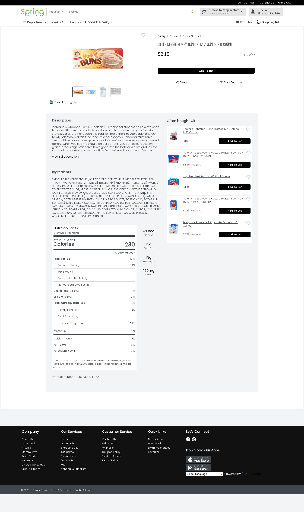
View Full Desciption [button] (65, 156)
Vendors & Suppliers (73, 469)
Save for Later (233, 82)
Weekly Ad (58, 22)
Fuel (63, 464)
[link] (244, 22)
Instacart (66, 439)
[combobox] (56, 12)
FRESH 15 (27, 447)
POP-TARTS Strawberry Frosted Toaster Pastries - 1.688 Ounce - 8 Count (213, 200)
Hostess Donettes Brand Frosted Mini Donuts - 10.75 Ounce (212, 130)
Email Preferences (159, 447)
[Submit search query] (192, 12)
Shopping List (69, 447)
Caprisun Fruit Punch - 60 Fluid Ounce (206, 176)
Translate (254, 474)
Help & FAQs (109, 443)
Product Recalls (111, 456)
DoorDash (67, 443)
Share (183, 82)
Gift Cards (67, 452)
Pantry (162, 36)
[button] (242, 10)
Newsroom (28, 460)
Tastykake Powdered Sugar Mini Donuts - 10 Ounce (210, 224)
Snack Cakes (191, 36)
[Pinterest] (194, 440)
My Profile (108, 447)
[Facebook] (188, 440)
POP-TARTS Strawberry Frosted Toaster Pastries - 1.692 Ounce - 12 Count (213, 154)
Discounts (67, 460)
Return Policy (110, 460)
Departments (36, 22)
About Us (27, 439)
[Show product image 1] (77, 91)
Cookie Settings (83, 490)
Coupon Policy (111, 452)
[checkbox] (143, 35)
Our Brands (29, 443)
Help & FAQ (284, 2)
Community (29, 452)
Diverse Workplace (33, 464)
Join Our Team (247, 2)
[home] (33, 12)
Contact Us (267, 2)
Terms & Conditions (60, 490)
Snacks (174, 36)
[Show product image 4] (115, 91)
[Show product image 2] (90, 91)
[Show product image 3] (103, 91)
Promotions (68, 456)
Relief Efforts (29, 456)
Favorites (154, 452)
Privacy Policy (40, 490)
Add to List (206, 71)
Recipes (75, 22)
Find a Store (155, 439)
